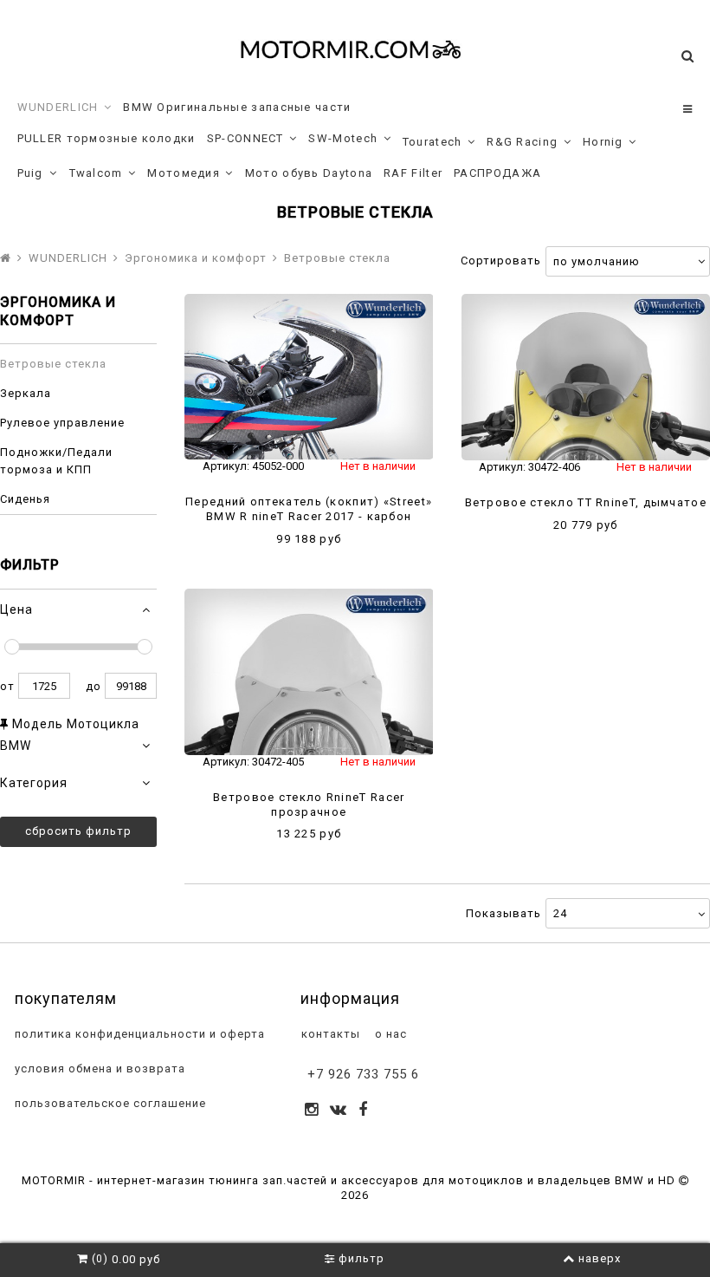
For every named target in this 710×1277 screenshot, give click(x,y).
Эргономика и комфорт (196, 257)
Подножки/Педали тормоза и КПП (56, 461)
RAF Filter (413, 172)
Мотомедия (183, 172)
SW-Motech (343, 138)
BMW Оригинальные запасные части (237, 107)
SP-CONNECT (245, 138)
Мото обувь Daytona (308, 172)
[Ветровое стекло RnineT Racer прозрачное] (309, 672)
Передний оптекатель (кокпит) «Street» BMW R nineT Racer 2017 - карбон (308, 509)
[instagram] (312, 1110)
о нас (389, 1033)
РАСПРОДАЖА (497, 172)
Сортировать (501, 260)
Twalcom (96, 172)
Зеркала (25, 393)
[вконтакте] (338, 1110)
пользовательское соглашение (108, 1103)
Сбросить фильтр (78, 830)
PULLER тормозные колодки (106, 138)
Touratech (432, 141)
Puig (30, 172)
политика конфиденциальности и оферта (138, 1033)
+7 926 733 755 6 (363, 1074)
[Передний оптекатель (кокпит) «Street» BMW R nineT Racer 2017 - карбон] (309, 377)
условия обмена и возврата (98, 1068)
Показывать (503, 913)
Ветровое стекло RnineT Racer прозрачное (308, 804)
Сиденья (25, 498)
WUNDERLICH (58, 107)
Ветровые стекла (53, 363)
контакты (329, 1033)
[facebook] (363, 1110)
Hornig (603, 141)
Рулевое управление (62, 422)
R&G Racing (522, 141)
